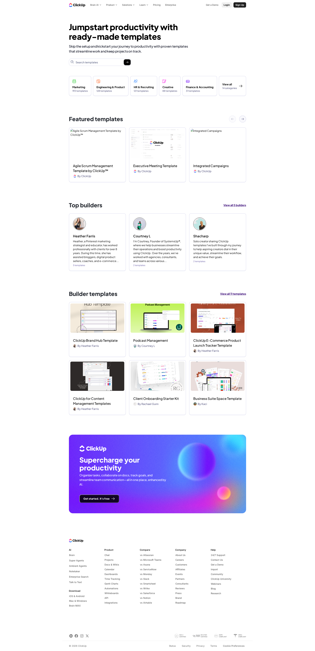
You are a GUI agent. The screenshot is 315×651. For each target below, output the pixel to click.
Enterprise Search (78, 576)
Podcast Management (150, 340)
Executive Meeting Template (155, 166)
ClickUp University (221, 578)
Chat (107, 555)
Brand (178, 598)
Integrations (111, 602)
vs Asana (145, 564)
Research (216, 593)
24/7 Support (218, 555)
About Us (180, 555)
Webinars (216, 583)
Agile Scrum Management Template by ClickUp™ (93, 168)
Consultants (182, 583)
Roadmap (180, 602)
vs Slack (144, 578)
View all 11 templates (233, 293)
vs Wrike (145, 588)
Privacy (200, 645)
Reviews (180, 588)
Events (179, 574)
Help (213, 549)
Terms (213, 645)
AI (70, 549)
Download (74, 590)
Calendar (109, 569)
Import (214, 569)
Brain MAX (75, 605)
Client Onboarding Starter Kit (156, 398)
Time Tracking (112, 578)
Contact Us (217, 559)
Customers (181, 564)
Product (108, 549)
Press (178, 593)
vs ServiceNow (148, 569)
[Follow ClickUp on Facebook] (76, 636)
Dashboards (111, 574)
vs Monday (146, 574)
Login (227, 4)
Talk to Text (75, 582)
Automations (111, 588)
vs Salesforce (147, 593)
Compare (145, 549)
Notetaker (74, 571)
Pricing (157, 4)
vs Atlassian (147, 555)
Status (172, 645)
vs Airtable (146, 602)
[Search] (127, 62)
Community (217, 574)
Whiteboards (112, 593)
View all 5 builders (234, 205)
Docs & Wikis (112, 564)
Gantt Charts (111, 583)
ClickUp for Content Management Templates (92, 400)
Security (186, 645)
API (106, 598)
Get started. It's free (96, 498)
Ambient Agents (78, 565)
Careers (179, 559)
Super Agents (76, 560)
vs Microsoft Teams (150, 559)
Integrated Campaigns (211, 166)
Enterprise (170, 4)
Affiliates (180, 569)
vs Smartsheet (148, 583)
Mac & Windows (78, 600)
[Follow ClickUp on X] (87, 636)
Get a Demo (217, 564)
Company (180, 549)
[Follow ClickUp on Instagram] (82, 636)
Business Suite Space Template (217, 398)
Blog (213, 588)
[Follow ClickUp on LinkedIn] (71, 636)
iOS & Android (76, 596)
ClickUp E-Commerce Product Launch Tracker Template (217, 342)
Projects (109, 559)
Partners (180, 578)
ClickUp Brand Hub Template (95, 340)
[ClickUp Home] (77, 4)
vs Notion (145, 598)
